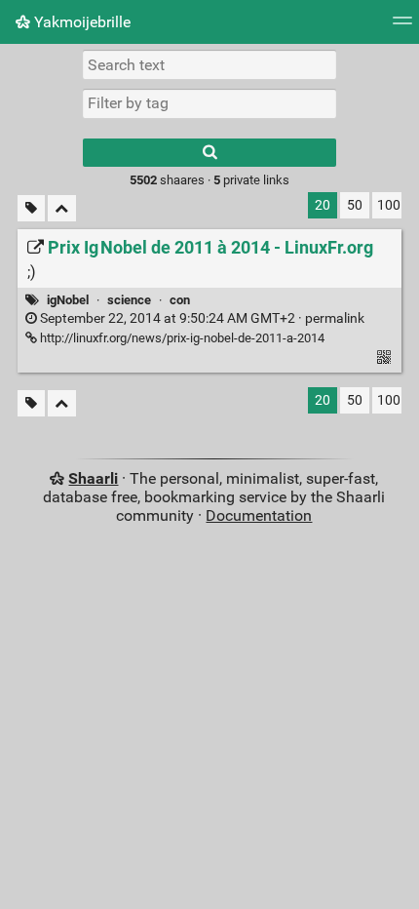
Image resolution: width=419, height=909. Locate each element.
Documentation (259, 515)
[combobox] (209, 103)
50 (354, 205)
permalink (200, 318)
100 (388, 205)
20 (322, 205)
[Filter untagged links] (31, 208)
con (180, 300)
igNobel (68, 300)
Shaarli (93, 478)
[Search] (209, 152)
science (129, 300)
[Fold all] (62, 208)
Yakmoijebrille (80, 22)
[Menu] (402, 27)
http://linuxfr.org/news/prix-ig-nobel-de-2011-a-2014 (180, 338)
